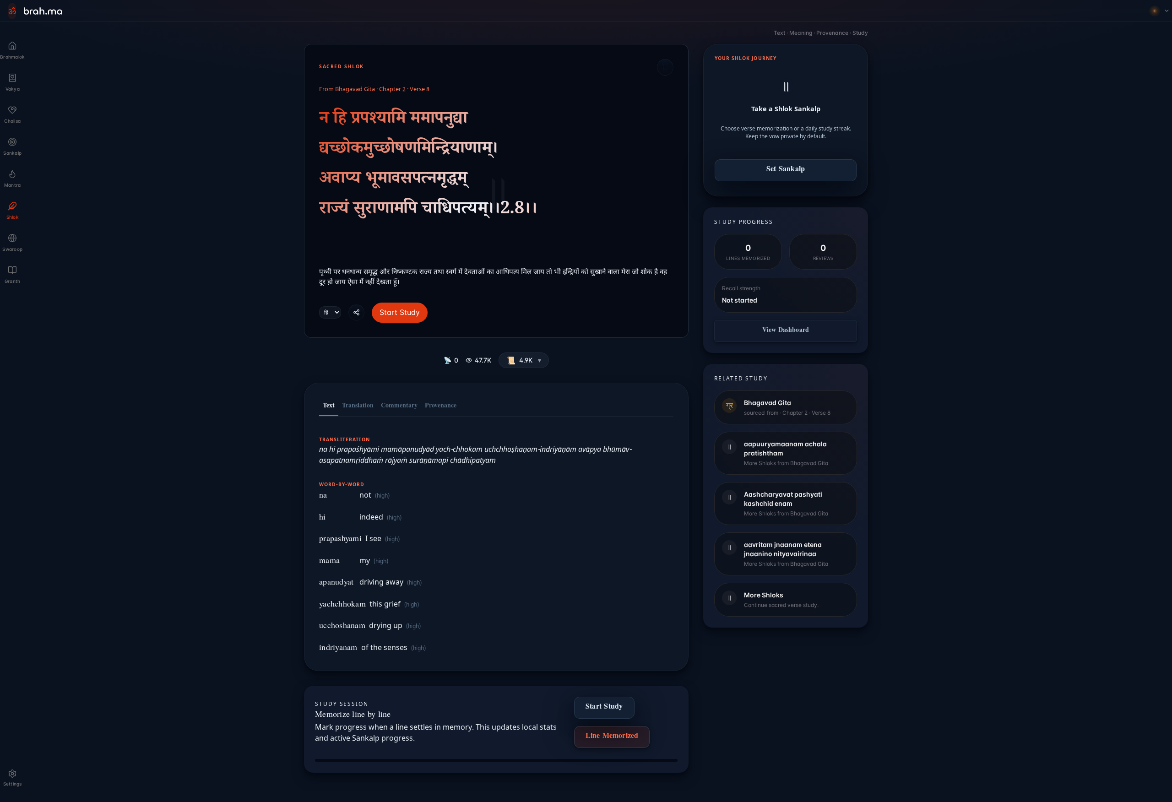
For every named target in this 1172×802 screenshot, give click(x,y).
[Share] (356, 312)
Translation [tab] (358, 406)
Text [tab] (329, 406)
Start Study (400, 312)
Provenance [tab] (440, 406)
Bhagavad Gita (355, 89)
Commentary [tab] (399, 406)
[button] (524, 360)
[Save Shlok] (665, 67)
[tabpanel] (496, 539)
